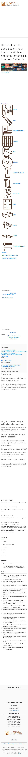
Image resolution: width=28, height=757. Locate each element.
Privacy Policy (11, 743)
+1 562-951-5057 (15, 710)
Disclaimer (5, 743)
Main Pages (6, 556)
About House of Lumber (8, 563)
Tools (4, 550)
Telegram (19, 753)
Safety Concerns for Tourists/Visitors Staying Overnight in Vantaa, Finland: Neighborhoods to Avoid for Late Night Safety (13, 602)
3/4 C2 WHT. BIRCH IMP (7, 297)
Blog (4, 553)
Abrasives (5, 547)
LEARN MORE (13, 293)
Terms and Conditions (20, 743)
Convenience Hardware (8, 544)
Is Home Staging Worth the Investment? (12, 579)
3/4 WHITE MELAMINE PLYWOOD (9, 258)
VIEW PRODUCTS (5, 72)
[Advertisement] (14, 23)
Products (5, 541)
